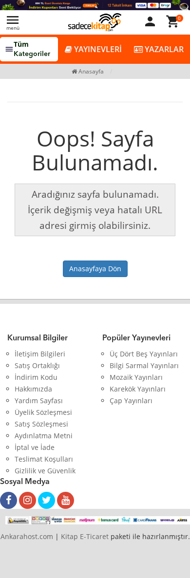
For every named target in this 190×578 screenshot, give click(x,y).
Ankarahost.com (26, 536)
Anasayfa (90, 71)
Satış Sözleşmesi (41, 424)
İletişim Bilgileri (40, 353)
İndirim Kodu (36, 377)
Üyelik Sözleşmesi (43, 412)
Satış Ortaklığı (37, 365)
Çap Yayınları (131, 400)
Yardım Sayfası (39, 400)
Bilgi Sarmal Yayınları (144, 365)
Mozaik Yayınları (136, 377)
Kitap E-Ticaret (85, 536)
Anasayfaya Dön (95, 268)
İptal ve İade (35, 447)
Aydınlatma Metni (44, 435)
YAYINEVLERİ (97, 49)
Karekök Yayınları (138, 388)
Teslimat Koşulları (44, 459)
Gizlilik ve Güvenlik (45, 470)
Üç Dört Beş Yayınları (144, 353)
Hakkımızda (33, 388)
